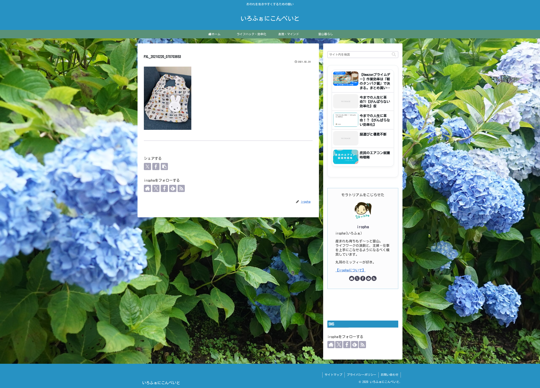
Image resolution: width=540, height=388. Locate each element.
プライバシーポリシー (361, 374)
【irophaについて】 (350, 270)
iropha (363, 227)
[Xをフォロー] (155, 188)
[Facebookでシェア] (155, 166)
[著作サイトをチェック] (147, 188)
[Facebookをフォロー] (164, 188)
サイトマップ (333, 374)
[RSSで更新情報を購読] (181, 188)
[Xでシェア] (147, 166)
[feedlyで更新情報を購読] (172, 188)
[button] (164, 166)
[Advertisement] (362, 305)
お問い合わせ (389, 374)
